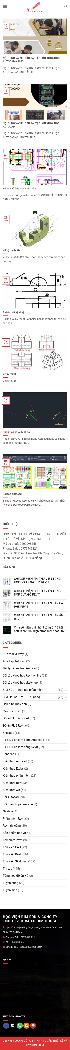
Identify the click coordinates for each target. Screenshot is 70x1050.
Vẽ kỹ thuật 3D (11, 250)
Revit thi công (12, 825)
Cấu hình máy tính (15, 704)
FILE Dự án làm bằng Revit (20, 747)
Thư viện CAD (12, 847)
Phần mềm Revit (13, 818)
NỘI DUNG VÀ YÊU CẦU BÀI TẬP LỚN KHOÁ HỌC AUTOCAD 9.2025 (31, 60)
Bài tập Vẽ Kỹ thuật (14, 312)
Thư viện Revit (12, 854)
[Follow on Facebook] (6, 1026)
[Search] (65, 6)
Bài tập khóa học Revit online (22, 675)
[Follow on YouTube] (33, 1026)
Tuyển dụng (10, 883)
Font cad (8, 754)
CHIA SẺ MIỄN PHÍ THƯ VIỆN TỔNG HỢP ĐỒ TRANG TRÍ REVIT (37, 580)
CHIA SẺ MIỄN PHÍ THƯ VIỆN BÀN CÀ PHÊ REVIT (38, 604)
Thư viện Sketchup (15, 861)
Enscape (8, 733)
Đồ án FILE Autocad (16, 718)
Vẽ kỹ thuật (9, 374)
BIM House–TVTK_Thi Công (21, 697)
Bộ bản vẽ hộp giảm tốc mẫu (19, 188)
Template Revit (12, 840)
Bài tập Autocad (12, 493)
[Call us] (20, 1026)
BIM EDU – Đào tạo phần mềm (23, 690)
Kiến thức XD (11, 790)
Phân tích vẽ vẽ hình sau (17, 432)
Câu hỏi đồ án (12, 711)
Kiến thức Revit (13, 783)
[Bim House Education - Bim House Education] (35, 6)
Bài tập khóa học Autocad (20, 668)
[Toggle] (65, 690)
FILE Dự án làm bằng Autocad (22, 740)
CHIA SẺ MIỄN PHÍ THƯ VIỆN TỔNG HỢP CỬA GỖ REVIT (37, 592)
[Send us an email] (13, 1026)
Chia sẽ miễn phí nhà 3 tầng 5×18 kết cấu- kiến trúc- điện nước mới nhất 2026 (40, 629)
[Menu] (5, 6)
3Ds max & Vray (13, 654)
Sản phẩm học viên (15, 833)
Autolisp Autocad (14, 661)
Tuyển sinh (10, 890)
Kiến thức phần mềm (16, 775)
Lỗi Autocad (11, 797)
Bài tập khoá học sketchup (20, 682)
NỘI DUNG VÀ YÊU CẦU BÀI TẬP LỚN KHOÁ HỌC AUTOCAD (31, 125)
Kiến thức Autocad (15, 761)
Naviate (8, 811)
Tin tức (7, 868)
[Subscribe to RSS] (26, 1026)
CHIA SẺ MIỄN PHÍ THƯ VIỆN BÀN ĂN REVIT (38, 617)
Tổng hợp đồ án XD (16, 875)
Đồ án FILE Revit (13, 725)
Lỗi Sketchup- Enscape (18, 804)
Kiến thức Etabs (13, 768)
